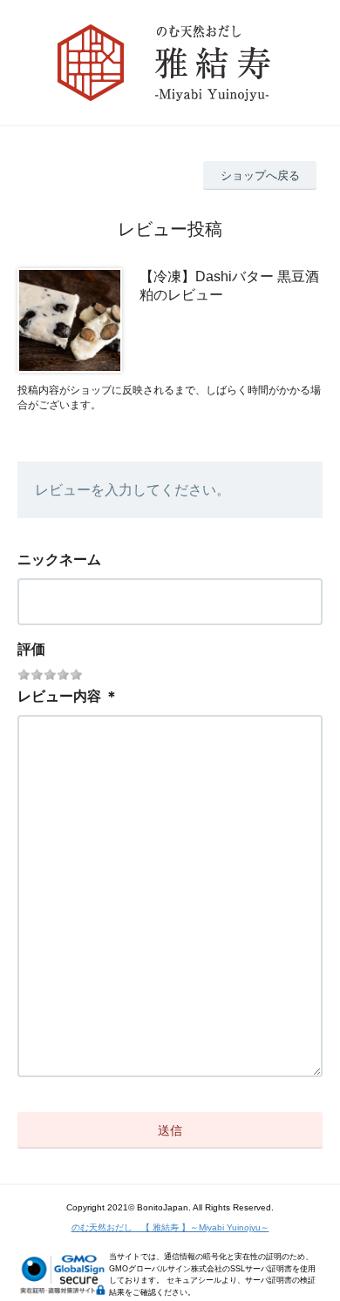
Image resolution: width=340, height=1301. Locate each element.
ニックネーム (59, 559)
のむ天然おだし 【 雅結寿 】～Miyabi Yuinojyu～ (170, 1227)
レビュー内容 (59, 696)
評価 (31, 649)
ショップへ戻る (260, 175)
